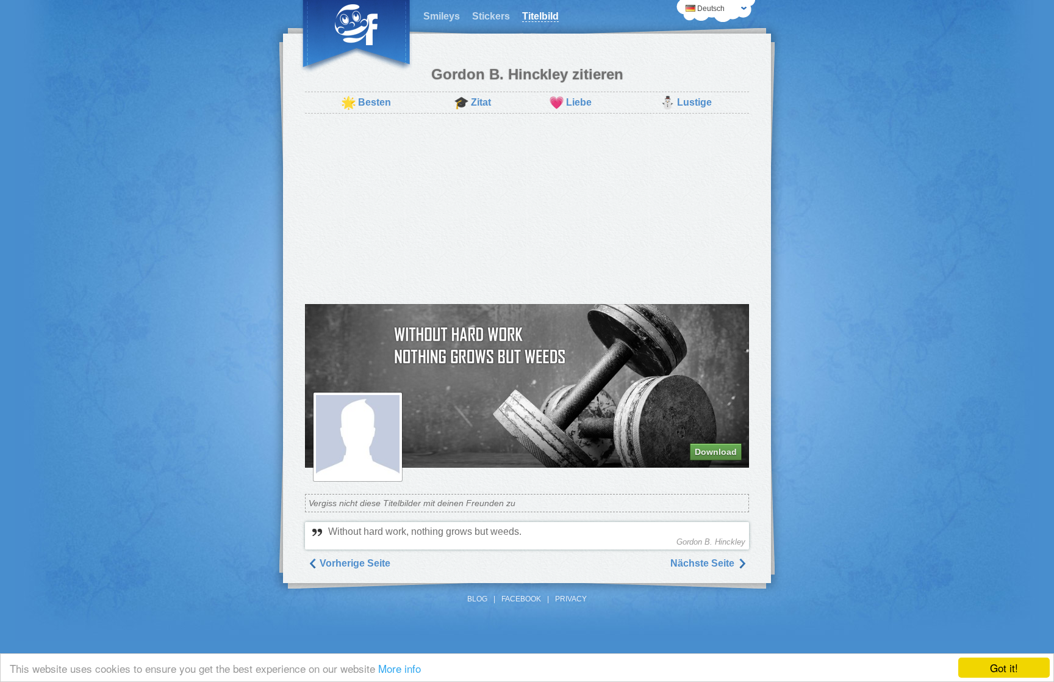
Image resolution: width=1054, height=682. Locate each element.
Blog (477, 599)
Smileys (441, 16)
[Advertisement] (527, 208)
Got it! (1004, 667)
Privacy (571, 599)
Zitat (472, 102)
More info (399, 668)
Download (716, 452)
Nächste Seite (703, 563)
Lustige (686, 102)
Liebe (570, 102)
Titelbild (540, 16)
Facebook (521, 599)
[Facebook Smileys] (356, 36)
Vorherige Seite (353, 563)
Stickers (491, 16)
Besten (366, 102)
